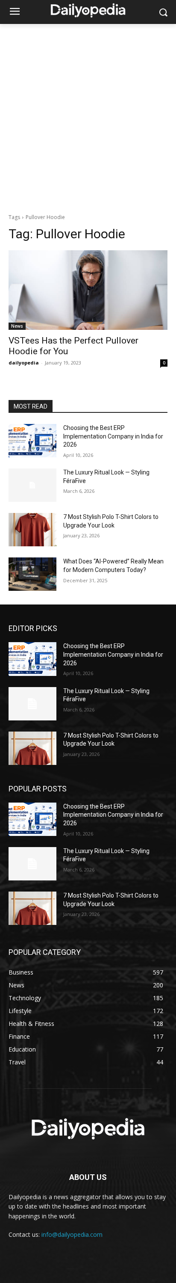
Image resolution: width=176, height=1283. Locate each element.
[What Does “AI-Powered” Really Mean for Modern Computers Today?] (32, 574)
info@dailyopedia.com (72, 1234)
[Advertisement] (88, 116)
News (17, 326)
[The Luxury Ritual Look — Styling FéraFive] (32, 485)
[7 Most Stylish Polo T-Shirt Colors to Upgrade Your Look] (32, 529)
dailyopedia (24, 362)
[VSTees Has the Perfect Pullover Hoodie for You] (88, 290)
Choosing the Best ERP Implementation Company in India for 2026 (113, 436)
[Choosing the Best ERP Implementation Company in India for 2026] (32, 440)
